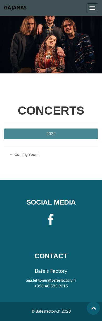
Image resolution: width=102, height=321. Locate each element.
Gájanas (15, 7)
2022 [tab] (51, 134)
